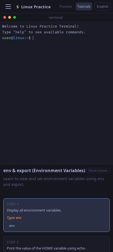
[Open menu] (8, 7)
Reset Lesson (98, 170)
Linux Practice (33, 6)
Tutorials (84, 6)
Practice (66, 6)
